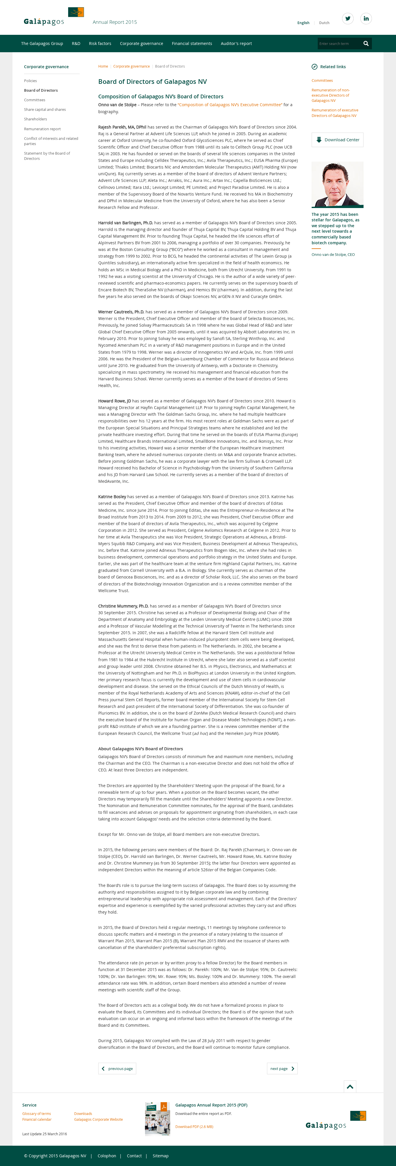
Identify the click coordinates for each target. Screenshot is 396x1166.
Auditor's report (236, 43)
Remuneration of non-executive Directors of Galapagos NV (331, 95)
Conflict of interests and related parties (51, 141)
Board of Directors (41, 90)
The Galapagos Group (42, 43)
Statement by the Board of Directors (47, 156)
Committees (34, 99)
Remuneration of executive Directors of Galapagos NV (335, 112)
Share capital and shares (45, 109)
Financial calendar (34, 1119)
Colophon (107, 1155)
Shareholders (35, 119)
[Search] (366, 43)
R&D (76, 43)
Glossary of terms (34, 1113)
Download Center (342, 139)
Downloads (83, 1113)
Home (103, 66)
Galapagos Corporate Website (86, 1119)
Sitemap (161, 1155)
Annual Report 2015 (115, 22)
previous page (120, 1068)
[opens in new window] (54, 16)
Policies (30, 80)
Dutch (324, 22)
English (303, 22)
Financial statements (192, 43)
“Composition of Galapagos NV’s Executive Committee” (230, 104)
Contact (134, 1155)
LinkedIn (366, 18)
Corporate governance (141, 43)
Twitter (348, 18)
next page (279, 1068)
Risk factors (100, 43)
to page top (350, 1086)
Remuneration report (42, 128)
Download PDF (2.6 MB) (194, 1126)
